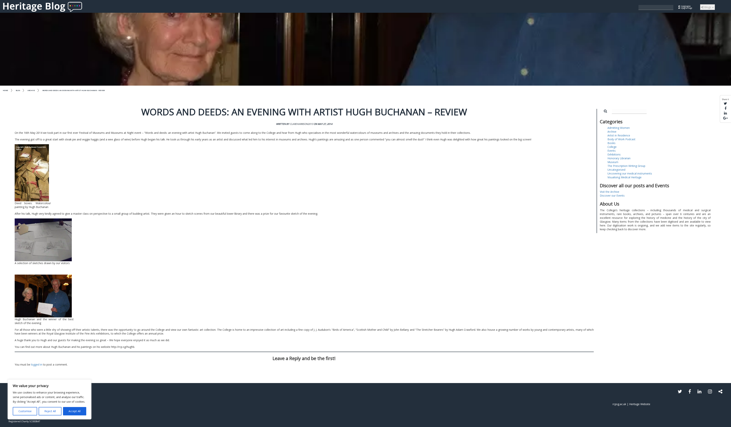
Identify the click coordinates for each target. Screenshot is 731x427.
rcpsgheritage (686, 8)
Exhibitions (614, 154)
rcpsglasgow (685, 6)
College (612, 147)
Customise (25, 411)
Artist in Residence (618, 135)
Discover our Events (612, 195)
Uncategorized (616, 169)
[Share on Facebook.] (725, 108)
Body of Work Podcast (621, 139)
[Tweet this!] (725, 103)
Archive (31, 90)
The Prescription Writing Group (626, 166)
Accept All (75, 411)
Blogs (708, 7)
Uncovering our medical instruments (629, 173)
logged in (36, 364)
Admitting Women (618, 128)
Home (5, 90)
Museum (612, 162)
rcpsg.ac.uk (619, 404)
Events (611, 150)
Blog (18, 90)
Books (611, 143)
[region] (49, 399)
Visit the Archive (609, 192)
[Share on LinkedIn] (725, 113)
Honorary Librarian (618, 158)
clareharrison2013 (301, 124)
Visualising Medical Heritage (624, 177)
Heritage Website (639, 404)
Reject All (50, 411)
